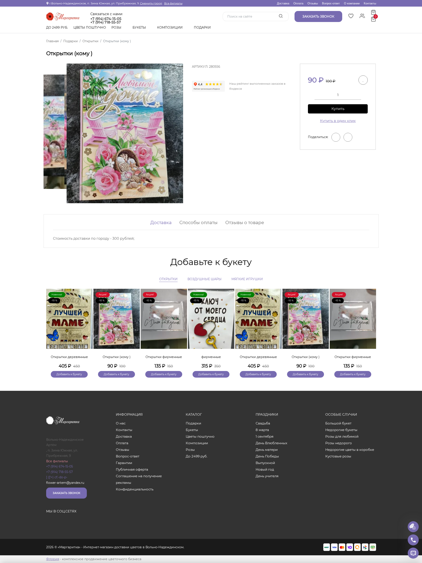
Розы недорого (338, 443)
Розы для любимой (341, 436)
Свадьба (263, 423)
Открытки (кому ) (117, 357)
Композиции (170, 27)
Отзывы (312, 3)
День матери (267, 450)
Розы (116, 27)
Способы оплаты (198, 222)
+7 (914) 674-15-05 (105, 19)
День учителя (267, 476)
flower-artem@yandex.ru (65, 483)
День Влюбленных (271, 443)
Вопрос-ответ (331, 3)
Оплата (298, 3)
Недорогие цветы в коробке (349, 450)
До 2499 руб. (57, 27)
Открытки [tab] (168, 279)
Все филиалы (173, 3)
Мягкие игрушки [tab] (247, 279)
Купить (337, 109)
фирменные (211, 357)
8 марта (262, 430)
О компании (352, 3)
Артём (51, 445)
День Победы (267, 456)
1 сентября (264, 436)
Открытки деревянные (69, 357)
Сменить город (151, 3)
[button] (370, 325)
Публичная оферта (132, 469)
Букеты (140, 27)
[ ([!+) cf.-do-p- (56, 477)
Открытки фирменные (164, 357)
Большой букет (338, 423)
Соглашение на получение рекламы (139, 479)
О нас (121, 423)
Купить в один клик (338, 121)
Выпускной (265, 463)
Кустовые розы (338, 456)
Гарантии (124, 463)
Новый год (265, 469)
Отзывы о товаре (244, 222)
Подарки (203, 27)
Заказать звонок (66, 493)
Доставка (283, 3)
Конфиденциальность (134, 489)
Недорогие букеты (341, 430)
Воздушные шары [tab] (204, 279)
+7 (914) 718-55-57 (59, 472)
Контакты (370, 3)
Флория (52, 559)
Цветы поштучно (89, 27)
